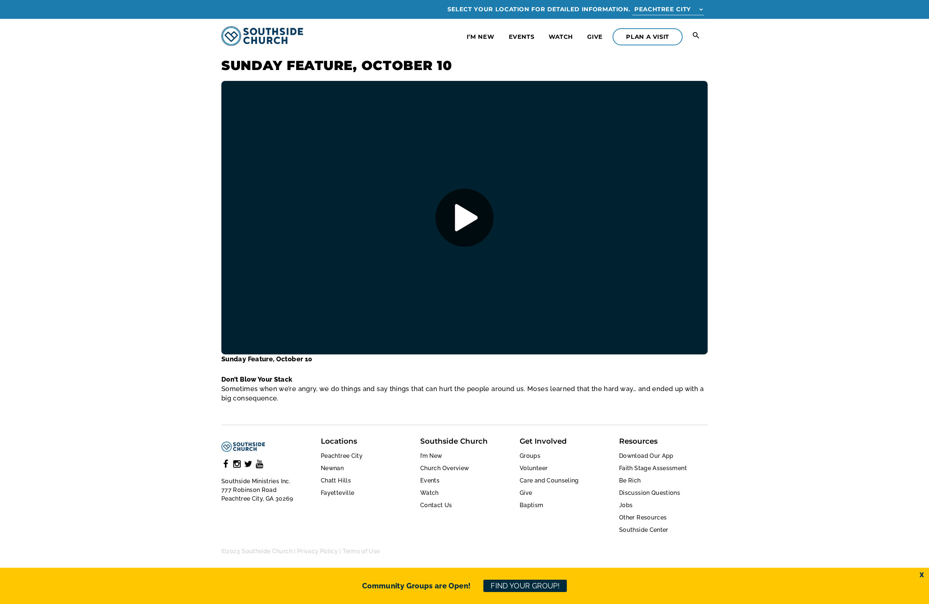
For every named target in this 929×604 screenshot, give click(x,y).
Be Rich (630, 480)
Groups (530, 455)
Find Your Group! (525, 586)
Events (522, 36)
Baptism (532, 505)
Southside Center (643, 529)
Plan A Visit (647, 36)
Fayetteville (337, 492)
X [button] (922, 575)
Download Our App (646, 455)
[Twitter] (248, 465)
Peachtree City (342, 455)
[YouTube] (259, 465)
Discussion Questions (649, 492)
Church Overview (444, 468)
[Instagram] (237, 465)
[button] (696, 35)
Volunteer (534, 468)
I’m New (480, 36)
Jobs (626, 505)
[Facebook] (225, 465)
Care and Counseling (549, 480)
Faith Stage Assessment (653, 468)
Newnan (332, 468)
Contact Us (436, 505)
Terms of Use (361, 551)
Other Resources (643, 517)
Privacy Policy (317, 551)
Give (595, 36)
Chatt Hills (336, 480)
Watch (561, 36)
